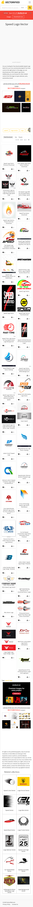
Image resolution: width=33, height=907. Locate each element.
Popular (21, 137)
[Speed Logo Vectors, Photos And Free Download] (9, 210)
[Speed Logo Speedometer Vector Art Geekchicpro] (9, 264)
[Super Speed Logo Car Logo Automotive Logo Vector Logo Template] (9, 415)
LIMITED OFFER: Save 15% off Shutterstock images (16, 708)
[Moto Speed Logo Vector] (9, 580)
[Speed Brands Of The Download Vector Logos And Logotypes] (24, 660)
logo (22, 130)
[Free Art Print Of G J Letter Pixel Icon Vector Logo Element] (9, 528)
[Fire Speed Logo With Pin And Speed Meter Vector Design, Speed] (24, 182)
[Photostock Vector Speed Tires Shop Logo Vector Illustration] (24, 605)
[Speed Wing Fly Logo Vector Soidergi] (9, 357)
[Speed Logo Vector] (24, 285)
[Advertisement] (16, 44)
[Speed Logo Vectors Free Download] (24, 304)
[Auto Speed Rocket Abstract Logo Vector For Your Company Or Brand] (9, 498)
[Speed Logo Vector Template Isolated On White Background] (24, 358)
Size (16, 137)
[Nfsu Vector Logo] (9, 602)
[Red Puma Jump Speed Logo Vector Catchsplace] (24, 631)
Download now (18, 17)
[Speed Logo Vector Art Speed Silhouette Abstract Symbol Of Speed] (9, 385)
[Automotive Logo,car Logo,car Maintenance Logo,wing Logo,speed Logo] (9, 180)
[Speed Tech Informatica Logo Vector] (24, 385)
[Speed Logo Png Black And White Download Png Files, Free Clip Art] (24, 230)
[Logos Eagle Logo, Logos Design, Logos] (9, 634)
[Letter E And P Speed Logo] (9, 443)
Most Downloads (8, 137)
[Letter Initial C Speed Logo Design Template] (24, 552)
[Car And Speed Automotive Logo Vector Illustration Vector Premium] (24, 522)
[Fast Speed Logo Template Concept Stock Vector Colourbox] (9, 237)
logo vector (14, 130)
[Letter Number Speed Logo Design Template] (9, 557)
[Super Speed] (24, 411)
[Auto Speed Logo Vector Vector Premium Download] (24, 153)
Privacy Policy (6, 904)
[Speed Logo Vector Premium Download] (9, 153)
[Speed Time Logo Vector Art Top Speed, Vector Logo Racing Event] (9, 328)
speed (6, 130)
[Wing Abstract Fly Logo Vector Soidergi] (24, 437)
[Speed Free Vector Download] (24, 207)
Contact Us (15, 904)
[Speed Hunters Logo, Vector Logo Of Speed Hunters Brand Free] (24, 259)
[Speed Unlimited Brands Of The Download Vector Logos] (24, 330)
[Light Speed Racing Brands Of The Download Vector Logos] (24, 579)
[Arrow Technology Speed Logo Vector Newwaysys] (24, 494)
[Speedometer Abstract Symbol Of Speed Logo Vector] (24, 465)
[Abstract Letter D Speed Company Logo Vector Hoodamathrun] (9, 470)
